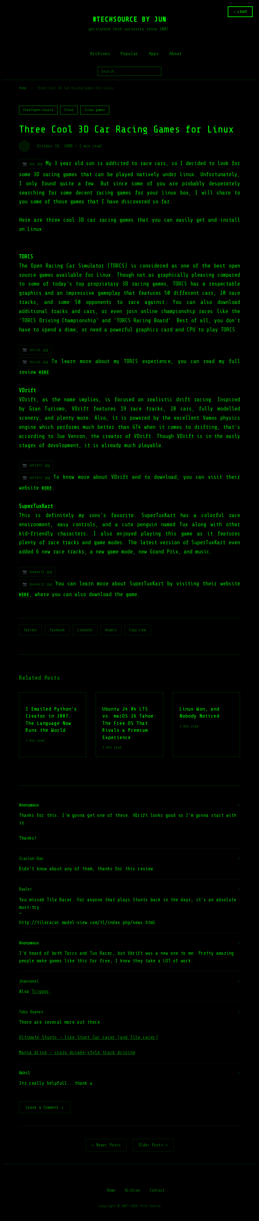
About (175, 53)
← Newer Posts (106, 1145)
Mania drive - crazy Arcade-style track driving (77, 1052)
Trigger (40, 991)
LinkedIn (85, 630)
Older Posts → (153, 1145)
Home (23, 88)
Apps (154, 53)
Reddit (111, 630)
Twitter (30, 630)
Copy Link (137, 630)
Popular (129, 53)
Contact (157, 1190)
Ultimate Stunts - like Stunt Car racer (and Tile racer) (88, 1037)
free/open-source (38, 110)
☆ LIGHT (240, 11)
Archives (100, 53)
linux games (94, 110)
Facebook (57, 630)
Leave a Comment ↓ (44, 1107)
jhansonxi (29, 981)
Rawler (25, 889)
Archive (132, 1190)
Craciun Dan (31, 858)
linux (69, 110)
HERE (47, 487)
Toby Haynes (31, 1011)
